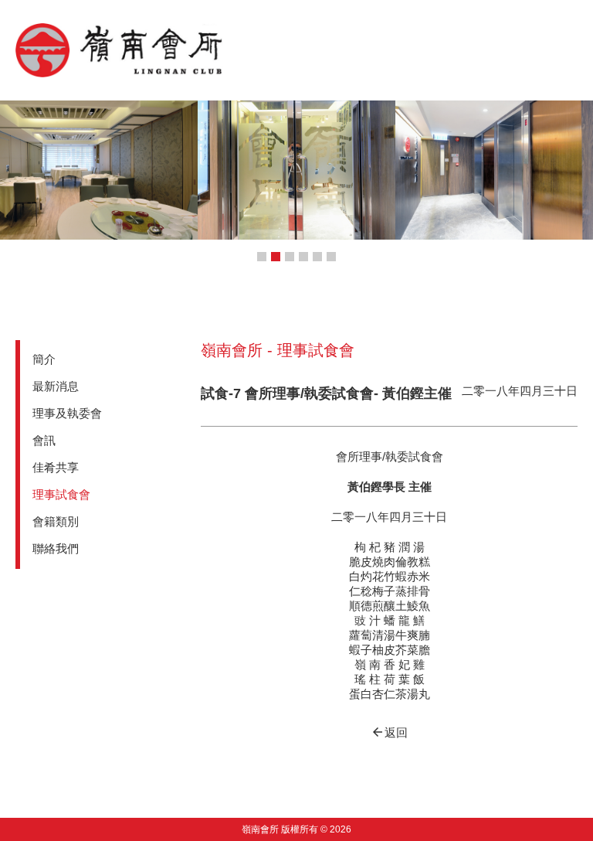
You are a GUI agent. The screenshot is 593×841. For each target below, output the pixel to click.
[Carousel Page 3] (289, 256)
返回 (389, 732)
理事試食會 (61, 494)
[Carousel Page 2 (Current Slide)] (275, 256)
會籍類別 (55, 521)
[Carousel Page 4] (303, 256)
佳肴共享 (55, 467)
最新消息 (55, 386)
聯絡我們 (55, 548)
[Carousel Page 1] (261, 256)
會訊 (44, 440)
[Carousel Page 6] (331, 256)
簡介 (44, 359)
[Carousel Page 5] (317, 256)
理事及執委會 (67, 413)
